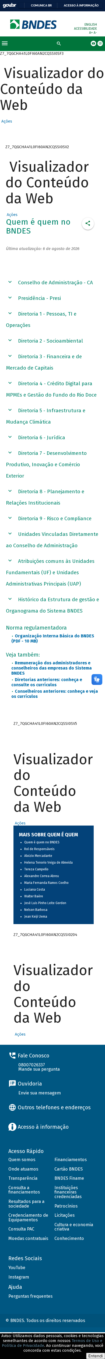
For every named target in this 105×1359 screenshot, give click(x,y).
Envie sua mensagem (39, 1093)
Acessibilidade (85, 29)
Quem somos (21, 1159)
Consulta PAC (21, 1229)
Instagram (18, 1277)
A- (95, 33)
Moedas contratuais (28, 1238)
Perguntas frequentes (30, 1296)
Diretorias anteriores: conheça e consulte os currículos (46, 682)
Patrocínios (66, 1206)
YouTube (16, 1267)
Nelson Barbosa (35, 910)
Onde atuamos (23, 1169)
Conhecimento (69, 1238)
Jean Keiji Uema (35, 916)
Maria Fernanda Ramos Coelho (46, 883)
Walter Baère (33, 896)
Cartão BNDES (68, 1169)
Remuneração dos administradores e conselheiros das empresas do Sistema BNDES (51, 668)
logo (33, 24)
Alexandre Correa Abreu (41, 876)
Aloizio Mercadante (38, 856)
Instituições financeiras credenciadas (68, 1192)
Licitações (64, 1215)
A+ (91, 33)
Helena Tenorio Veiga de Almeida (48, 862)
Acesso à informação (81, 5)
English (91, 24)
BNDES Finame (69, 1178)
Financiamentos (70, 1159)
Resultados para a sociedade (26, 1204)
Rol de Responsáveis (39, 849)
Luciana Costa (34, 889)
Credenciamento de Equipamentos (28, 1217)
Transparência (22, 1178)
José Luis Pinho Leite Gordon (45, 903)
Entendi (95, 1355)
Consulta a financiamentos (24, 1190)
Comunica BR (41, 5)
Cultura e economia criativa (73, 1227)
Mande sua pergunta (39, 1069)
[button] (6, 121)
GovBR (9, 5)
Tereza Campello (36, 869)
